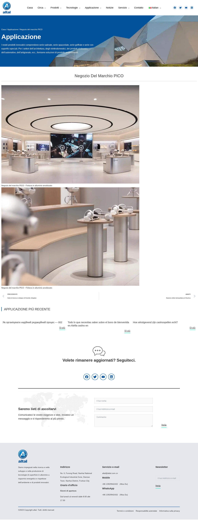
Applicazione (12, 29)
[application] (44, 7)
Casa (3, 29)
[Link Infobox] (34, 321)
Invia (163, 425)
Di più (62, 328)
